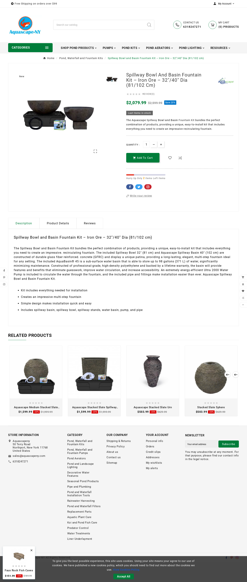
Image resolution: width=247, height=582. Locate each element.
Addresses (153, 457)
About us (112, 452)
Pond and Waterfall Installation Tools (79, 493)
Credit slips (153, 452)
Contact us (114, 457)
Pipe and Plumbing (79, 486)
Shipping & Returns (119, 441)
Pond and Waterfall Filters (84, 506)
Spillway (152, 120)
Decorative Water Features (78, 474)
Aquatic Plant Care (79, 517)
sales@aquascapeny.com (29, 456)
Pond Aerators (76, 458)
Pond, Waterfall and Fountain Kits (79, 442)
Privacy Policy (116, 446)
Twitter (138, 186)
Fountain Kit (187, 120)
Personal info (154, 441)
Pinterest (148, 186)
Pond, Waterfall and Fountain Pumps (79, 451)
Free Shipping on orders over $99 (36, 3)
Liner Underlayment (79, 539)
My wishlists (154, 462)
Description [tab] (24, 223)
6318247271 (20, 461)
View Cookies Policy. (126, 569)
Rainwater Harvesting (81, 500)
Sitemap (112, 462)
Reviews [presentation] (90, 223)
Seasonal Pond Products (83, 481)
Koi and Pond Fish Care (82, 522)
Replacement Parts (79, 511)
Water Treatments (78, 533)
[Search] (149, 25)
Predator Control (78, 528)
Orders (150, 446)
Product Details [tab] (58, 223)
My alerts (152, 468)
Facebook (129, 186)
